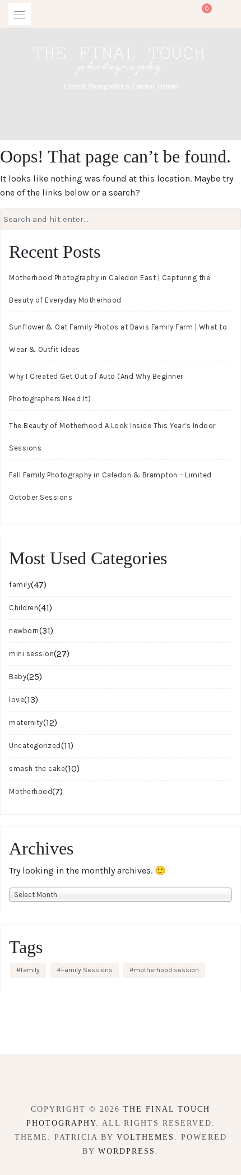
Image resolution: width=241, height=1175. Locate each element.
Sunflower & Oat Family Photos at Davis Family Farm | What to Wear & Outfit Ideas (118, 338)
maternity (26, 722)
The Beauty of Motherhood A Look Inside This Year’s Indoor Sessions (112, 436)
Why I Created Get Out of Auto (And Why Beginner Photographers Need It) (96, 387)
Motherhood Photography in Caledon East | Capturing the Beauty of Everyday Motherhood (109, 288)
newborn (24, 630)
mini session (31, 653)
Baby (17, 676)
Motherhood (30, 791)
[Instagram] (130, 1078)
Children (23, 607)
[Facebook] (111, 1078)
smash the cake (37, 768)
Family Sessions (87, 970)
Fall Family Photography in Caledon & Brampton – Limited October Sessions (110, 486)
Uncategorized (35, 745)
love (16, 699)
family (20, 584)
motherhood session (166, 970)
